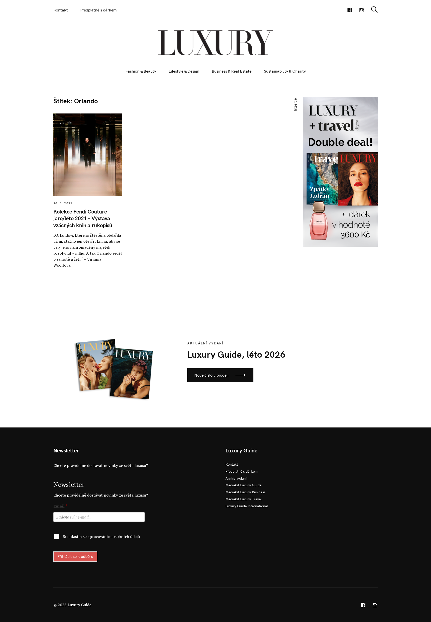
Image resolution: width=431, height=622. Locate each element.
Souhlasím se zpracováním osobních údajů (101, 536)
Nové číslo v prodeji (211, 375)
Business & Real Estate (231, 71)
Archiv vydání (236, 478)
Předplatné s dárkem (98, 9)
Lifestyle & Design (184, 71)
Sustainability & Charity (285, 71)
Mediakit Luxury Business (245, 492)
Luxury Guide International (246, 506)
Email (60, 506)
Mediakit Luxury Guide (243, 485)
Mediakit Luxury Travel (243, 499)
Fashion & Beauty (140, 71)
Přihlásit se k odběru (75, 556)
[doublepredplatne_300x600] (340, 171)
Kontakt (60, 9)
